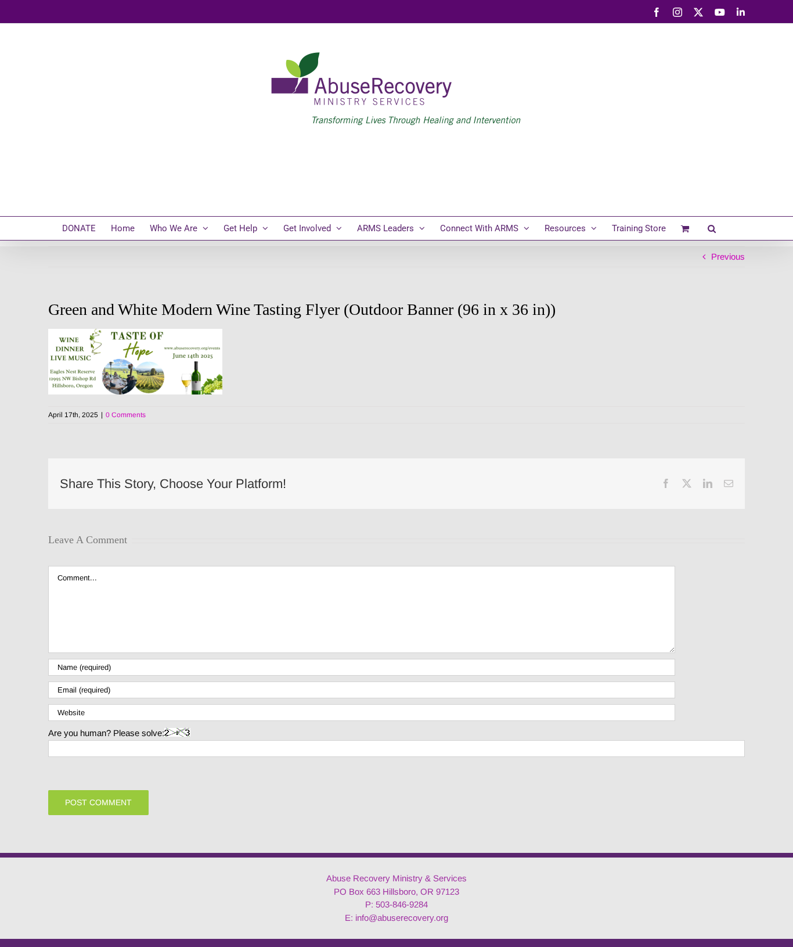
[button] (712, 228)
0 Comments (126, 415)
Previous (728, 256)
